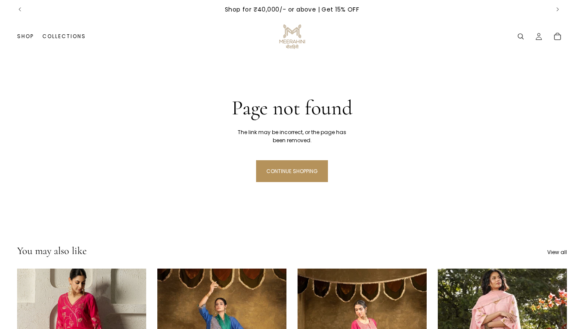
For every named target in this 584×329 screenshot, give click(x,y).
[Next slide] (557, 9)
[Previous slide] (20, 9)
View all (557, 252)
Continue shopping (292, 171)
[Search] (520, 36)
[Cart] (557, 36)
